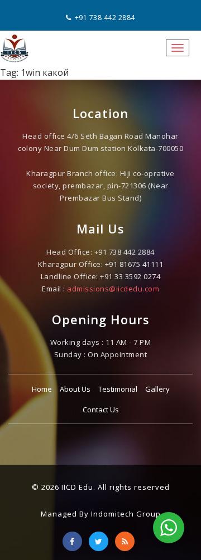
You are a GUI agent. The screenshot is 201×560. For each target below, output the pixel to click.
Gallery (157, 389)
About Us (75, 389)
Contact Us (101, 410)
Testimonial (117, 389)
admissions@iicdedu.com (113, 289)
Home (42, 389)
